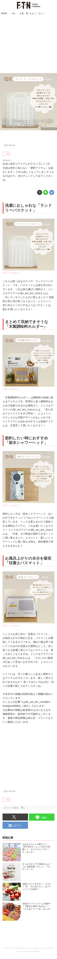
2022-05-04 (9, 145)
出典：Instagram (49, 129)
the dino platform (32, 951)
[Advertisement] (28, 44)
